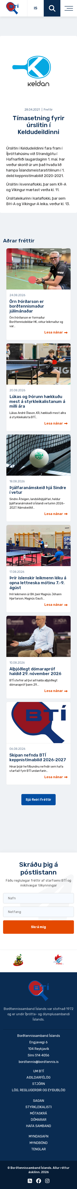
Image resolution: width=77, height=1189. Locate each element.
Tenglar (38, 1149)
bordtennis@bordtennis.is (39, 1062)
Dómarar (38, 1120)
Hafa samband (38, 1126)
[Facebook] (38, 1182)
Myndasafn (38, 1136)
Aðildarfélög (38, 1077)
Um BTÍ (38, 1071)
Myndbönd (39, 1143)
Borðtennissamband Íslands (38, 990)
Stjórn (38, 1084)
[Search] (52, 8)
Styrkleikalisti (38, 1107)
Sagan (38, 1101)
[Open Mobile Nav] (68, 8)
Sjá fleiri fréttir (38, 800)
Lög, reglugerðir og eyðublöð (38, 1090)
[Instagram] (47, 1182)
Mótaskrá (38, 1113)
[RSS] (30, 1182)
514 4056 (42, 1055)
